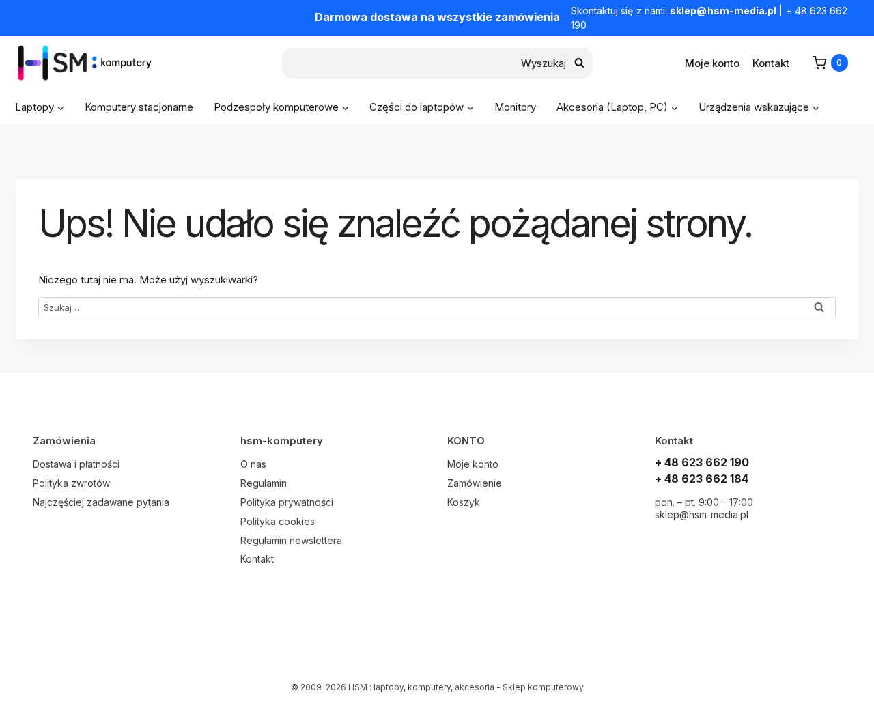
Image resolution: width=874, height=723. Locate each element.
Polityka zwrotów (71, 483)
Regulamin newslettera (291, 540)
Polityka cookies (277, 521)
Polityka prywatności (286, 502)
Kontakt (770, 63)
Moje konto (712, 63)
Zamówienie (474, 483)
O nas (253, 464)
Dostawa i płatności (76, 464)
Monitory (515, 106)
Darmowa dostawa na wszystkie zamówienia (437, 17)
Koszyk (463, 502)
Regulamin (263, 483)
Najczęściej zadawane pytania (101, 502)
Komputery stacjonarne (139, 106)
